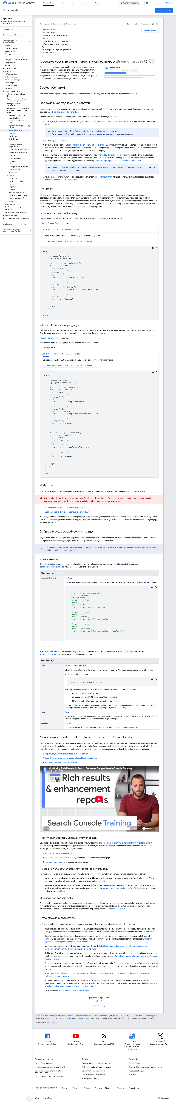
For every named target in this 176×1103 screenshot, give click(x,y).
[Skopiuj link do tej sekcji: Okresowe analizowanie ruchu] (75, 898)
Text (67, 712)
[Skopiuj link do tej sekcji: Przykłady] (55, 189)
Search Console (163, 10)
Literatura (44, 347)
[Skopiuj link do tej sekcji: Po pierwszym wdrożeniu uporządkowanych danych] (99, 838)
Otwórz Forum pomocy (43, 1063)
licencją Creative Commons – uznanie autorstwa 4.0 (91, 1016)
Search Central (26, 3)
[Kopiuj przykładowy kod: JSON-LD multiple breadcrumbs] (157, 372)
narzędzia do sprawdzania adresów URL (119, 888)
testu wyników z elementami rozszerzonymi (85, 145)
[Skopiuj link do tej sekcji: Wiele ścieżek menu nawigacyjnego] (81, 325)
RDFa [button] (56, 230)
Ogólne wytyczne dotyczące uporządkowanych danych (68, 512)
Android (65, 1088)
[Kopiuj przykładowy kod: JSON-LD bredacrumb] (157, 248)
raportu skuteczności (90, 903)
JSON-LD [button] (46, 230)
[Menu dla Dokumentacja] (57, 3)
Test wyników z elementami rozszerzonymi (145, 1067)
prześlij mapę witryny (103, 177)
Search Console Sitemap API (65, 180)
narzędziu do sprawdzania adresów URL (116, 155)
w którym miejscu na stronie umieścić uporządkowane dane (106, 121)
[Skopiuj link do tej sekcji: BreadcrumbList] (60, 559)
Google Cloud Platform (103, 1088)
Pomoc (65, 3)
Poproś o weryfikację (53, 862)
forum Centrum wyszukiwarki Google (74, 990)
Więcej (97, 3)
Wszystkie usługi (135, 1088)
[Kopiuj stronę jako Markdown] (150, 62)
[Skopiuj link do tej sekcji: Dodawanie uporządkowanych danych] (93, 103)
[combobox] (130, 3)
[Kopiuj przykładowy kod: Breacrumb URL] (156, 679)
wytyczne (67, 963)
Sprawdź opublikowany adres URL (59, 858)
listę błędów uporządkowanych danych (115, 946)
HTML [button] (77, 230)
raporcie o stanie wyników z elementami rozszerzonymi (126, 843)
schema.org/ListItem (48, 654)
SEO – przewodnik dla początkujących (96, 1067)
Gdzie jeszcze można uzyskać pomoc (49, 1077)
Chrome (76, 1088)
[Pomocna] (153, 24)
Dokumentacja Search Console (93, 1075)
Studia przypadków (89, 1078)
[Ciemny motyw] (153, 248)
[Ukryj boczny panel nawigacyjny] (28, 1098)
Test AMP (132, 1075)
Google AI (120, 1088)
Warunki (38, 1098)
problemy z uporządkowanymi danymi (132, 956)
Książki (43, 223)
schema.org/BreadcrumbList (52, 567)
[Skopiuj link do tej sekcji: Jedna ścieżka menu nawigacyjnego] (81, 213)
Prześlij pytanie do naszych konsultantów (50, 1067)
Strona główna (45, 24)
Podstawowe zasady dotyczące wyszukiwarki (64, 507)
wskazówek (61, 140)
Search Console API (116, 909)
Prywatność (47, 1098)
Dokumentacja (48, 3)
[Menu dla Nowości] (90, 3)
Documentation (11, 10)
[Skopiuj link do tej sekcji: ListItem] (53, 646)
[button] (15, 22)
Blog (74, 3)
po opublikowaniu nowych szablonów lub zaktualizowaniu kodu (71, 758)
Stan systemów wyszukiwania (93, 1071)
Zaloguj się (168, 3)
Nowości (83, 3)
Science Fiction (54, 223)
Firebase (87, 1088)
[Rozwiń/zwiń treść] (53, 29)
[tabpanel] (99, 277)
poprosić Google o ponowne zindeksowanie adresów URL (117, 161)
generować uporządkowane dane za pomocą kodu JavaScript (109, 134)
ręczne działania (113, 501)
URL (66, 665)
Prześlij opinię (150, 30)
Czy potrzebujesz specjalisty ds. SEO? (96, 1063)
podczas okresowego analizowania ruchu (62, 762)
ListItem (68, 578)
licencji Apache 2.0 (140, 1016)
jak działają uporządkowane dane (65, 112)
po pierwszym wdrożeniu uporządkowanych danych (66, 754)
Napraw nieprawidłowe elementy (58, 853)
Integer (68, 723)
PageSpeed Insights (136, 1071)
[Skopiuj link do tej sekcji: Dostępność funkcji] (67, 87)
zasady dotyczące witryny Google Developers (74, 1018)
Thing (85, 665)
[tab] (46, 229)
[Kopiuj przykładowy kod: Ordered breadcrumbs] (156, 587)
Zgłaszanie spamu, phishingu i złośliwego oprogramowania (50, 1072)
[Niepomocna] (157, 24)
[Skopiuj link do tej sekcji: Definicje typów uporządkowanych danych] (97, 531)
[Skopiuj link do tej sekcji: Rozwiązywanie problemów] (77, 918)
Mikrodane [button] (66, 230)
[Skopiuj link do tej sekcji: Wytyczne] (55, 485)
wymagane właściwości (60, 121)
